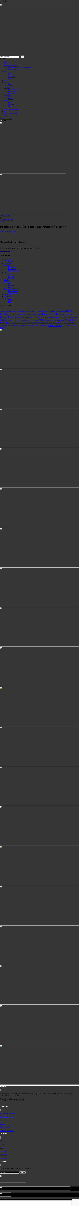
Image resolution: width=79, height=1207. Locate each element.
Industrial (48, 320)
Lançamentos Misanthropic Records (20, 67)
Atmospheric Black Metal (22, 311)
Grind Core (11, 320)
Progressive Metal (42, 323)
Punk (60, 323)
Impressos (7, 100)
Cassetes (7, 88)
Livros (10, 102)
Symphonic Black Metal (10, 325)
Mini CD (11, 78)
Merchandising (13, 69)
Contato (6, 115)
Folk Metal (37, 317)
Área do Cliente (5, 1127)
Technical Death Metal (39, 326)
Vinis (6, 82)
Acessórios (7, 97)
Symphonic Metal (24, 326)
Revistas (11, 104)
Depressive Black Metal (65, 314)
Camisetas (7, 95)
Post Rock (25, 322)
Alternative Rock (4, 311)
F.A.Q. (6, 111)
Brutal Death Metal (13, 314)
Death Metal (49, 314)
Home (6, 62)
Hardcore (28, 320)
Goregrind (59, 317)
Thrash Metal (55, 325)
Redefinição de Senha (7, 1131)
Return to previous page (8, 231)
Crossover (33, 314)
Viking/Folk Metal (66, 325)
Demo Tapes (12, 93)
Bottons (10, 99)
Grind (75, 317)
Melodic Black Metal (58, 320)
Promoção (7, 296)
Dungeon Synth (17, 317)
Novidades (7, 294)
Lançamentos (12, 291)
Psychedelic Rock (54, 323)
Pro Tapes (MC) (13, 89)
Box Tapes (11, 91)
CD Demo (11, 77)
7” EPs (10, 86)
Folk (31, 317)
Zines (10, 106)
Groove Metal (20, 320)
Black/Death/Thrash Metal (44, 311)
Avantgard (33, 311)
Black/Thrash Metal (58, 311)
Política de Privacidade (11, 109)
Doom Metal (6, 317)
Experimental (25, 317)
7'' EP (10, 300)
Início (2, 221)
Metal (7, 322)
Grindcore (4, 320)
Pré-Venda (7, 64)
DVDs (6, 80)
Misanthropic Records (11, 66)
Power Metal (32, 323)
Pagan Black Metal (16, 323)
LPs (9, 84)
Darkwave (39, 314)
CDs (5, 71)
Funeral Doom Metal (48, 317)
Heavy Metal (38, 320)
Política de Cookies (10, 113)
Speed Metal (67, 323)
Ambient (10, 311)
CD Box (11, 75)
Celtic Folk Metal (25, 314)
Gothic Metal (68, 317)
